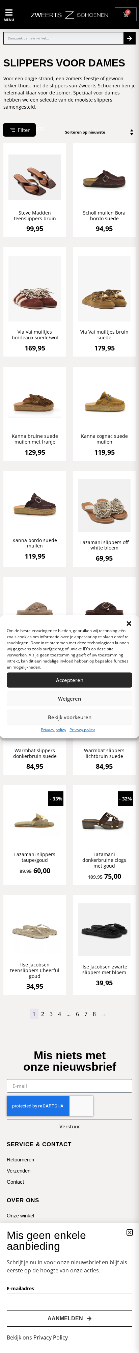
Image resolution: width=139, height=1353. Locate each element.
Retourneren (20, 1149)
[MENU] (9, 12)
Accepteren (69, 680)
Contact (15, 1171)
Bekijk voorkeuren (69, 717)
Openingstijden (23, 1216)
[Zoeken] (129, 38)
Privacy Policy (50, 1337)
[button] (129, 623)
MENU (9, 19)
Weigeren (69, 698)
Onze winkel (20, 1205)
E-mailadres (20, 1289)
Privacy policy (53, 729)
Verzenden (18, 1160)
